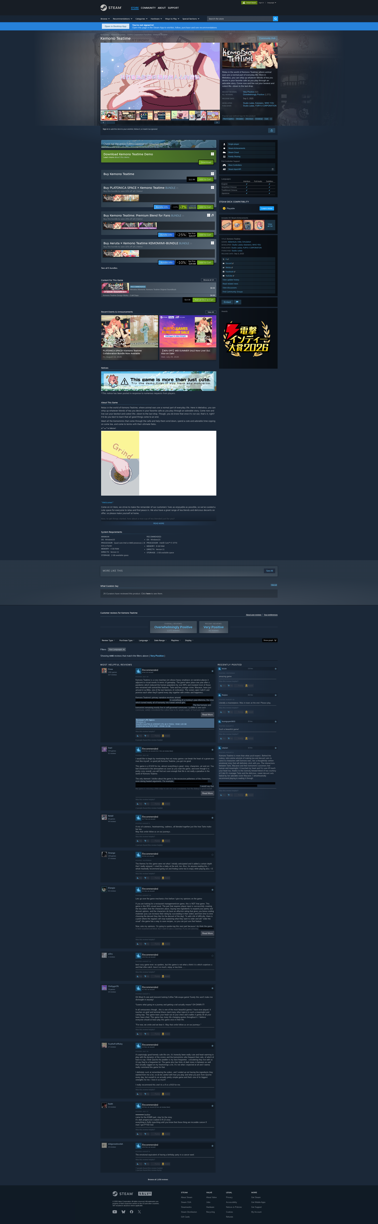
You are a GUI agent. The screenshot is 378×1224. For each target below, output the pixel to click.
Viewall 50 (270, 225)
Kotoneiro (259, 103)
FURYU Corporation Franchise (139, 34)
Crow (110, 669)
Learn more (109, 157)
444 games (112, 751)
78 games (111, 989)
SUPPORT (173, 7)
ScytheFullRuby (115, 1044)
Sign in (105, 129)
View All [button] (211, 312)
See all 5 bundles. (109, 268)
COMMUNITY (148, 7)
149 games (112, 856)
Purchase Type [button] (125, 640)
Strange (111, 853)
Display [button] (188, 640)
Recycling (210, 1212)
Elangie (111, 888)
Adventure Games (118, 34)
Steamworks (186, 1207)
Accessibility (231, 1202)
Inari (110, 748)
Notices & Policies (234, 1207)
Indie (239, 242)
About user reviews (253, 615)
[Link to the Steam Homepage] (111, 10)
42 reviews (112, 891)
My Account (256, 1212)
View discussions (230, 288)
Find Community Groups (233, 292)
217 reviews (112, 675)
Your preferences (271, 615)
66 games (111, 819)
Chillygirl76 (113, 986)
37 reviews (112, 858)
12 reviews (112, 1107)
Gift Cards (185, 1217)
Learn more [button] (266, 208)
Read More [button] (207, 714)
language (270, 3)
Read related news (230, 284)
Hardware (210, 1207)
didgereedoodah (115, 1144)
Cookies (229, 1212)
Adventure (249, 119)
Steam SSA (186, 1202)
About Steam (186, 1197)
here (148, 593)
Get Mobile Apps (258, 1202)
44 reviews (112, 821)
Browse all (208, 280)
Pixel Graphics (228, 119)
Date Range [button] (159, 640)
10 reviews (112, 992)
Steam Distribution (189, 1212)
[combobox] (240, 18)
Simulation (239, 119)
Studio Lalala (248, 103)
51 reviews (112, 753)
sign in (261, 3)
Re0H (110, 1104)
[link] (184, 207)
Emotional (258, 119)
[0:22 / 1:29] (160, 76)
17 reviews (112, 1047)
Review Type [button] (107, 640)
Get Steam (256, 1197)
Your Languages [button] (115, 649)
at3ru (110, 954)
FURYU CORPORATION (265, 106)
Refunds (229, 1217)
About (162, 7)
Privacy (229, 1197)
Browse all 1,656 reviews (158, 1180)
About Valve (211, 1197)
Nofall (110, 816)
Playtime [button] (175, 640)
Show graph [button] (268, 640)
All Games (104, 34)
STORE (135, 7)
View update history (231, 280)
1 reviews (111, 957)
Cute (266, 119)
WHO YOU (269, 103)
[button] (105, 18)
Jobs (208, 1202)
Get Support (256, 1207)
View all (274, 585)
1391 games (112, 672)
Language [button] (143, 640)
